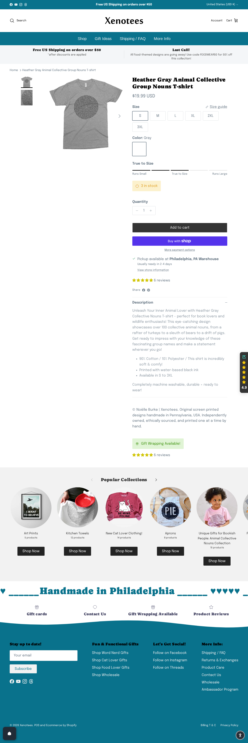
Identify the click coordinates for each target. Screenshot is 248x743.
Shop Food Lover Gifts (110, 667)
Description (142, 302)
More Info (162, 38)
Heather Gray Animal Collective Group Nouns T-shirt (59, 70)
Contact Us (211, 675)
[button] (244, 372)
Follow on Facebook (170, 653)
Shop (82, 38)
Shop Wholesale (106, 675)
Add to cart (179, 227)
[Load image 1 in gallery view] (86, 114)
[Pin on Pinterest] (148, 290)
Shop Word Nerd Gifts (110, 653)
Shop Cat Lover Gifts (109, 660)
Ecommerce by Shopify (61, 725)
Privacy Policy (229, 725)
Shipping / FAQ (133, 38)
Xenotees (26, 725)
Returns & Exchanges (220, 660)
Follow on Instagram (170, 660)
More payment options (179, 250)
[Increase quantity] (151, 210)
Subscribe (23, 669)
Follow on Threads (168, 667)
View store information (153, 270)
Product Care (213, 667)
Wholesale (211, 682)
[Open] (9, 733)
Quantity (140, 202)
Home (14, 70)
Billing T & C (208, 725)
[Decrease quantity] (136, 210)
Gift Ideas (103, 38)
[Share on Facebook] (143, 290)
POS (36, 725)
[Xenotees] (124, 20)
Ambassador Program (220, 689)
